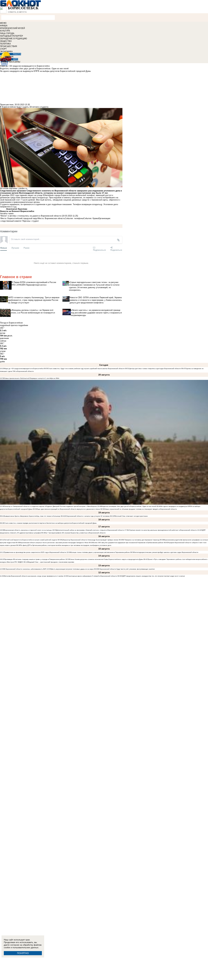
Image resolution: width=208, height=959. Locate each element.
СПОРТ (3, 49)
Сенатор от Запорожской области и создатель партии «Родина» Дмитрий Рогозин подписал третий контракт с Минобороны (50, 506)
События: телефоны (74, 218)
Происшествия (6, 104)
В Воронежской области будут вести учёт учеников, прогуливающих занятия (126, 569)
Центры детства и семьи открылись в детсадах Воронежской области (155, 368)
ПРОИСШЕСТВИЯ (8, 46)
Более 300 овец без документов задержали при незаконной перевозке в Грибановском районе (128, 542)
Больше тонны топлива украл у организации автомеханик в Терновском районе (100, 552)
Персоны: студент (30, 221)
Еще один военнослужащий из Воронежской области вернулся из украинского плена (68, 509)
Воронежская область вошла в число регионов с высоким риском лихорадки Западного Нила (54, 542)
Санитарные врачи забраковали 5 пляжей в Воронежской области (92, 576)
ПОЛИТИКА (5, 44)
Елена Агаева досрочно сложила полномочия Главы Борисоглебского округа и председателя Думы (106, 559)
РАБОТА (17, 54)
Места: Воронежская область (51, 218)
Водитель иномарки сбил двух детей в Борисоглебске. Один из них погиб (128, 506)
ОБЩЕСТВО (6, 41)
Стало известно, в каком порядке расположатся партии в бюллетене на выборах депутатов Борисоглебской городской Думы (50, 523)
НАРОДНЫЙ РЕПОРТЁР (11, 36)
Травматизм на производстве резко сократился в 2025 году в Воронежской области (35, 552)
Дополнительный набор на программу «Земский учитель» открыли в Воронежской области (90, 530)
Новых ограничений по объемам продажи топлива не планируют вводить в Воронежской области (140, 509)
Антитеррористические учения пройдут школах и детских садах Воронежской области (166, 552)
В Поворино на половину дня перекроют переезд (141, 540)
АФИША (3, 25)
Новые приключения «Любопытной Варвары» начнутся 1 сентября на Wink (31, 378)
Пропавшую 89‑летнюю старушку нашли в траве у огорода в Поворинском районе (34, 559)
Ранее (26, 247)
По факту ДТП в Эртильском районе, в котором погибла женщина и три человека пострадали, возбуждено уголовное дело (65, 545)
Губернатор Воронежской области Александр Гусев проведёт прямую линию (90, 540)
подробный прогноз (9, 325)
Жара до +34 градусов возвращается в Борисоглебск (23, 368)
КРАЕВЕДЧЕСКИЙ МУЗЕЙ (12, 28)
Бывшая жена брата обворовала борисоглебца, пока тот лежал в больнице (32, 516)
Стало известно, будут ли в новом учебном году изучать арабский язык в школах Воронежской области (86, 368)
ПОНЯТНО (23, 953)
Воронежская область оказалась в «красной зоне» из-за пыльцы (28, 530)
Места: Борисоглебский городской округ (19, 218)
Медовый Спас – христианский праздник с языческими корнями (51, 562)
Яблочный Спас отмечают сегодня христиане (131, 516)
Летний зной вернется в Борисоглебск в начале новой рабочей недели (30, 540)
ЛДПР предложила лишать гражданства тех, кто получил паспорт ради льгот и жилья (153, 576)
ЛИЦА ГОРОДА (7, 33)
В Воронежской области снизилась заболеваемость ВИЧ (25, 569)
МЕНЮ (3, 23)
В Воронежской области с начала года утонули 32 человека (87, 516)
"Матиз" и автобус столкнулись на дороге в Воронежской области (30, 216)
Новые (3, 247)
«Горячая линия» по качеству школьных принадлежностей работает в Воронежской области (163, 530)
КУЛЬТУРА (5, 31)
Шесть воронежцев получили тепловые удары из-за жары (72, 569)
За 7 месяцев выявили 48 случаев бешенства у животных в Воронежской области (75, 533)
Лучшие (15, 247)
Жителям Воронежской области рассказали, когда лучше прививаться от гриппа (33, 576)
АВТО (15, 59)
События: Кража (90, 218)
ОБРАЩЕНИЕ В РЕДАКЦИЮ (13, 38)
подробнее (23, 325)
